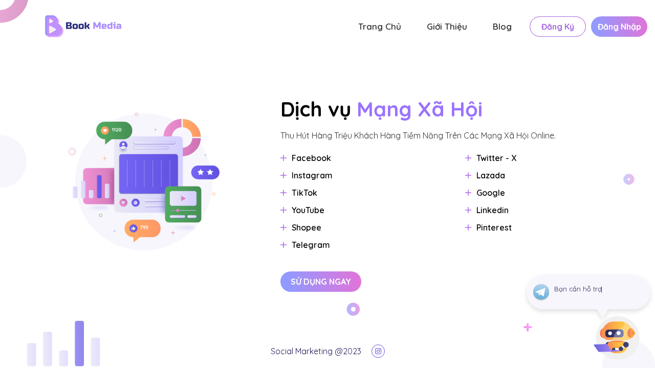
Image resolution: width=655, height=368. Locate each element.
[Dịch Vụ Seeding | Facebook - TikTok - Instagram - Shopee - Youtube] (179, 26)
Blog (502, 26)
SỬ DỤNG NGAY (321, 282)
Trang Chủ (379, 26)
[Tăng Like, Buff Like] (378, 351)
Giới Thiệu (447, 26)
